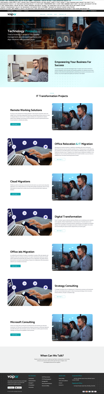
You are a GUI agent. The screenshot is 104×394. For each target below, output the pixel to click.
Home (9, 24)
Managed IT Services (23, 24)
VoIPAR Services (14, 24)
